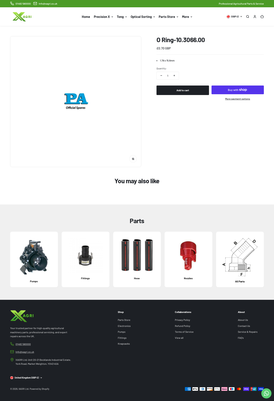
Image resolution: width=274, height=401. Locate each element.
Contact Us (244, 325)
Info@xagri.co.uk (48, 3)
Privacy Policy (182, 319)
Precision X (102, 17)
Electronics (124, 325)
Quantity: (162, 68)
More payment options (237, 98)
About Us (243, 319)
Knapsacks (124, 343)
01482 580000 (23, 3)
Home (86, 17)
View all (179, 337)
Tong (120, 17)
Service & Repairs (248, 331)
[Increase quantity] (174, 75)
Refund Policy (182, 325)
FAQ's (241, 337)
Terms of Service (184, 331)
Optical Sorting (141, 17)
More (185, 17)
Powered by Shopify (39, 389)
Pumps (121, 331)
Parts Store (167, 17)
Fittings (122, 337)
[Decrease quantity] (161, 75)
